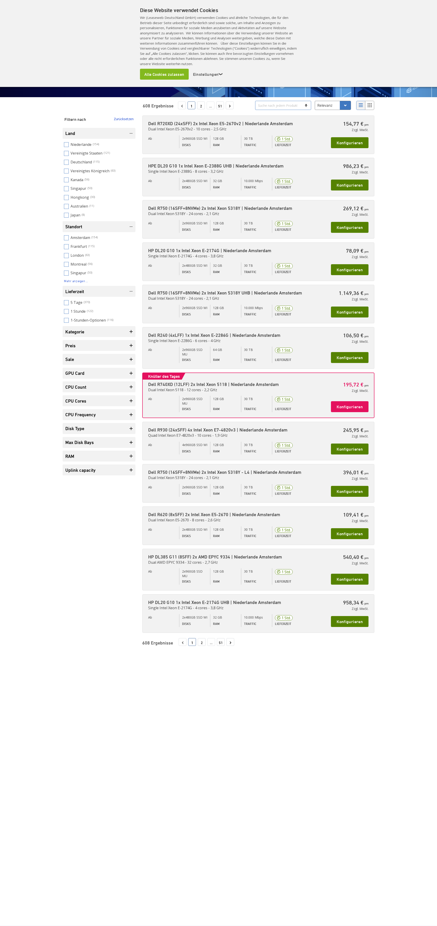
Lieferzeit (74, 291)
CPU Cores (75, 400)
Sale (69, 359)
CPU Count (75, 387)
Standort (73, 226)
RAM (69, 456)
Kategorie (74, 331)
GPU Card (74, 373)
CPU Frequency (80, 414)
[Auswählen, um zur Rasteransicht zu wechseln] (369, 105)
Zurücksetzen (124, 119)
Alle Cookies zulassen (164, 74)
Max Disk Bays (79, 442)
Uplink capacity (80, 470)
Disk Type (74, 428)
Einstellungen (208, 74)
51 (220, 106)
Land (70, 133)
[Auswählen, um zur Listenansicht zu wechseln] (360, 105)
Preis (70, 345)
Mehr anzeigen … (76, 281)
